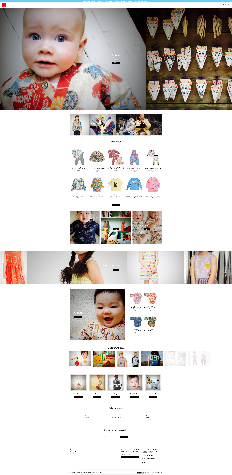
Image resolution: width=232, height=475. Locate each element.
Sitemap (72, 460)
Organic (54, 5)
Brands (77, 5)
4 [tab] (117, 110)
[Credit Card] (153, 473)
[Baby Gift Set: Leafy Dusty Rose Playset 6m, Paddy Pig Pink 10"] (115, 157)
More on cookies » (148, 472)
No (142, 472)
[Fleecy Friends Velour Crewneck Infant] (97, 157)
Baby (17, 5)
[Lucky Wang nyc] (87, 450)
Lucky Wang (36, 5)
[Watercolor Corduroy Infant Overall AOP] (134, 157)
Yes (139, 472)
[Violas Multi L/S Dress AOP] (97, 184)
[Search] (229, 5)
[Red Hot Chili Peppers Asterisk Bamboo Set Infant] (153, 157)
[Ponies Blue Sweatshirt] (78, 184)
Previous (1, 110)
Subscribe (124, 436)
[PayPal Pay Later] (158, 473)
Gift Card (70, 5)
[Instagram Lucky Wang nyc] (146, 462)
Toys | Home (45, 5)
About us (72, 449)
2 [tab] (115, 110)
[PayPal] (156, 473)
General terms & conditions (76, 455)
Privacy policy (73, 457)
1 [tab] (114, 110)
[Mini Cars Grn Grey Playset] (78, 157)
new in (116, 269)
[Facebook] (142, 462)
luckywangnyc (120, 408)
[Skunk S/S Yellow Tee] (115, 184)
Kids (22, 5)
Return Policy (73, 453)
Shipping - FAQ (73, 451)
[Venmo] (161, 473)
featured (10, 5)
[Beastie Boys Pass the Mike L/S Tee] (134, 184)
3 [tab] (116, 110)
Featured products (109, 146)
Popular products (121, 146)
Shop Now (78, 317)
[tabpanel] (116, 59)
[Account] (223, 5)
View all (116, 204)
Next (231, 110)
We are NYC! (62, 5)
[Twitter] (144, 462)
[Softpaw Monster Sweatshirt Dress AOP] (153, 184)
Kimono (28, 5)
